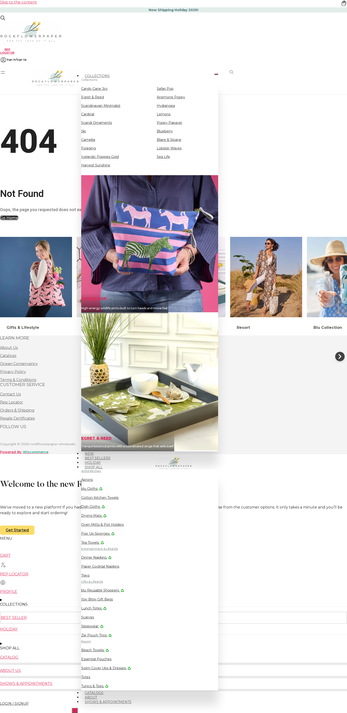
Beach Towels (93, 650)
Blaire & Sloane (169, 140)
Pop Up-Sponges (95, 533)
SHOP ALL (94, 467)
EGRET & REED (96, 438)
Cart (5, 555)
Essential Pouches (96, 659)
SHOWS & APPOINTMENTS (108, 702)
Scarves (87, 617)
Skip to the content (18, 2)
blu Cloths (89, 489)
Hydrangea (166, 106)
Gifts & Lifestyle (92, 581)
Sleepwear (90, 626)
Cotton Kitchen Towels (99, 498)
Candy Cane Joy (94, 89)
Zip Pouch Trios (94, 635)
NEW (89, 454)
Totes (85, 677)
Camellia (88, 140)
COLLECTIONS (97, 76)
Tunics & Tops (92, 686)
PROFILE (8, 591)
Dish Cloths (91, 506)
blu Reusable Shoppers (100, 590)
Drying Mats (91, 515)
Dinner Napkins (94, 557)
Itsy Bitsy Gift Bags (97, 599)
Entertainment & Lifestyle (99, 549)
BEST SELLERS (97, 458)
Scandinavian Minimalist (100, 106)
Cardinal (87, 114)
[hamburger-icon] (216, 74)
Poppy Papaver (169, 123)
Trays (85, 575)
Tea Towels (90, 542)
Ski (83, 131)
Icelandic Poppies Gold (100, 157)
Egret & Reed (92, 97)
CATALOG (9, 657)
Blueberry (165, 131)
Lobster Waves (169, 148)
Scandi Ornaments (96, 123)
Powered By (24, 452)
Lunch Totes (91, 608)
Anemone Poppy (171, 97)
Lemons (163, 114)
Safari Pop (165, 89)
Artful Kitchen (91, 471)
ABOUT (91, 697)
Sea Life (163, 157)
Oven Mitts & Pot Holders (102, 524)
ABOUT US (10, 670)
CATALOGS (94, 693)
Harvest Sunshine (95, 165)
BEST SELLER (14, 617)
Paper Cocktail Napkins (100, 566)
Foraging (88, 148)
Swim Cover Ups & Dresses (104, 668)
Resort (86, 641)
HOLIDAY (93, 463)
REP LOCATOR (7, 51)
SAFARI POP (94, 298)
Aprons (87, 480)
